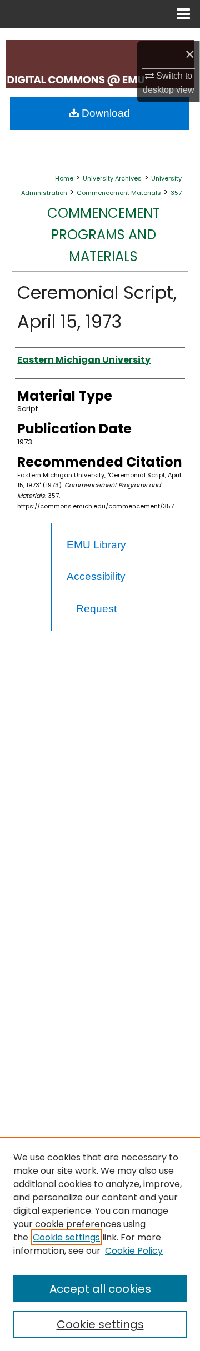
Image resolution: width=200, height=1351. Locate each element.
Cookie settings (66, 1237)
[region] (100, 1244)
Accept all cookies (100, 1289)
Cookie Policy (134, 1250)
